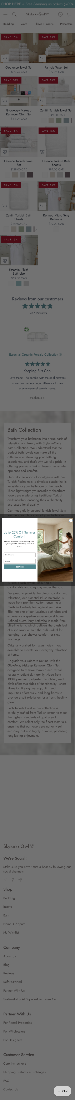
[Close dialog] (70, 520)
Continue (20, 567)
